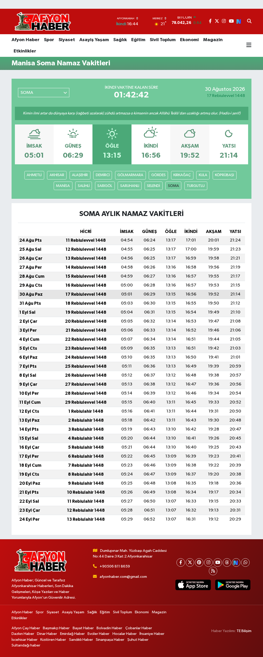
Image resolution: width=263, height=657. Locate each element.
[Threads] (227, 562)
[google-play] (232, 585)
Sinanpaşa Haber (110, 640)
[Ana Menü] (248, 45)
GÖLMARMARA (130, 175)
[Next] (236, 562)
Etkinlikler (25, 51)
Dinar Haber (47, 634)
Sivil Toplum (163, 40)
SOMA (173, 186)
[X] (190, 562)
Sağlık (120, 40)
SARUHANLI (129, 186)
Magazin (213, 40)
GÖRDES (158, 175)
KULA (203, 175)
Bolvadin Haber (109, 628)
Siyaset (67, 40)
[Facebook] (180, 562)
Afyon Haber (26, 40)
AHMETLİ (34, 175)
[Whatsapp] (245, 562)
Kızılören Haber (53, 640)
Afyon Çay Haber (26, 628)
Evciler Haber (98, 634)
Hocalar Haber (124, 634)
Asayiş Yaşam (94, 40)
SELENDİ (153, 186)
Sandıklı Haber (81, 640)
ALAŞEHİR (80, 175)
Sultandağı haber (26, 645)
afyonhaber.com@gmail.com (123, 577)
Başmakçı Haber (56, 628)
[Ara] (249, 21)
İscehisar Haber (24, 640)
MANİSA (63, 186)
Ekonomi (189, 40)
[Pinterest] (199, 562)
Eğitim (138, 40)
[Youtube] (217, 562)
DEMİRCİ (103, 175)
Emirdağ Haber (72, 634)
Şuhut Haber (137, 640)
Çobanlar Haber (138, 628)
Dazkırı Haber (23, 634)
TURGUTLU (196, 186)
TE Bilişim (244, 631)
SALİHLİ (84, 186)
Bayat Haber (83, 628)
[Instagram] (208, 562)
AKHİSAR (57, 175)
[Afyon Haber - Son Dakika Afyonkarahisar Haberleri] (43, 21)
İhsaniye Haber (151, 634)
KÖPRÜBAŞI (224, 175)
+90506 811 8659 (115, 566)
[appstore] (193, 585)
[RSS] (213, 571)
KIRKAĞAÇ (182, 175)
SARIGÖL (104, 186)
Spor (49, 40)
